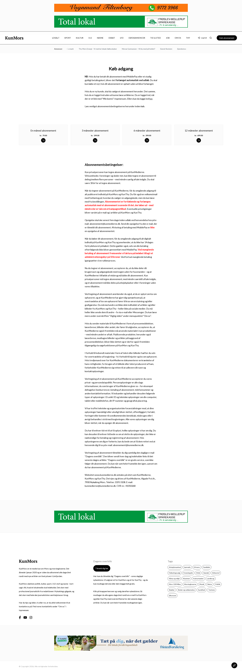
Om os (178, 38)
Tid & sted (155, 38)
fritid (198, 573)
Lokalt (55, 38)
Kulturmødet (198, 578)
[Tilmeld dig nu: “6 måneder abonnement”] (147, 140)
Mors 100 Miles (175, 584)
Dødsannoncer (137, 38)
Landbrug (210, 578)
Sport (67, 38)
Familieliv (206, 567)
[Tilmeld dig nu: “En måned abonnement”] (43, 140)
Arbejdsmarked (175, 567)
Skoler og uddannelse (186, 590)
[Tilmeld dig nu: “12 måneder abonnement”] (198, 140)
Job (168, 38)
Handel (206, 573)
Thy (188, 38)
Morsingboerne (190, 584)
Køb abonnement (226, 38)
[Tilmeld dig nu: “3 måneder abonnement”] (95, 140)
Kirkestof (216, 573)
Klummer (186, 578)
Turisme (211, 590)
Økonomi (172, 595)
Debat (112, 38)
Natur (209, 584)
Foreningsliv (188, 573)
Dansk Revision (161, 49)
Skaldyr (172, 590)
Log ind (204, 38)
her (151, 98)
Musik (202, 584)
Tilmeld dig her (101, 568)
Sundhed (201, 590)
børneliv (187, 567)
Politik (217, 584)
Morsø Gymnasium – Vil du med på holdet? (133, 49)
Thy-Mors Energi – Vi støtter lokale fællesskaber (92, 49)
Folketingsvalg (174, 573)
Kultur (79, 38)
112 (90, 38)
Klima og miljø (174, 578)
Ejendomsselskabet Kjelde (182, 49)
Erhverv (197, 567)
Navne (100, 38)
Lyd (122, 38)
